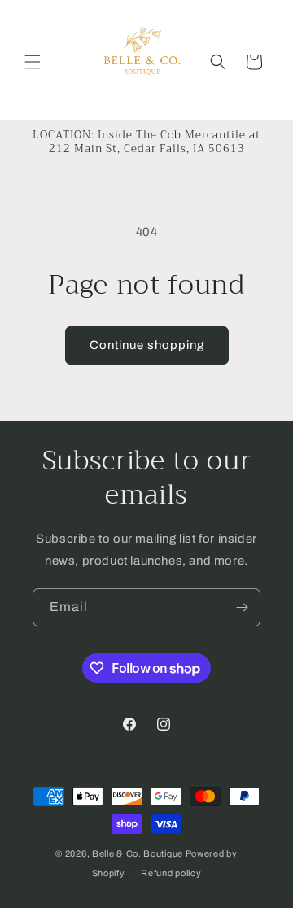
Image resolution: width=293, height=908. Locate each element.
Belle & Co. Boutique (137, 853)
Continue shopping (147, 344)
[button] (32, 62)
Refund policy (171, 873)
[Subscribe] (242, 607)
